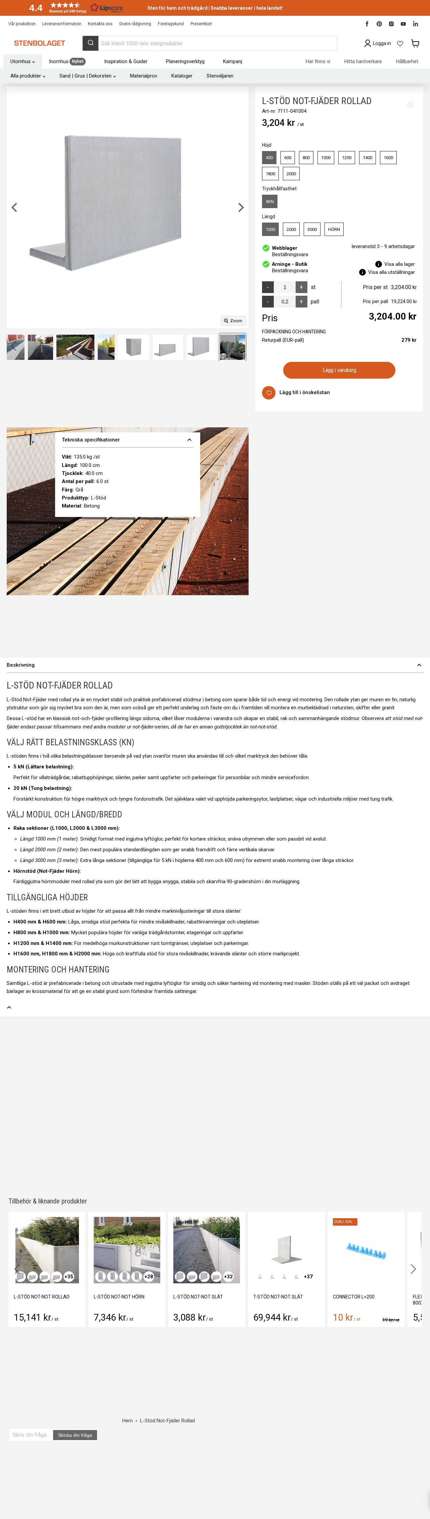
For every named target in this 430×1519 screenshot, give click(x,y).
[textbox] (31, 1435)
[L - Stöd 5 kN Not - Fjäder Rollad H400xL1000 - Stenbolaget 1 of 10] (232, 347)
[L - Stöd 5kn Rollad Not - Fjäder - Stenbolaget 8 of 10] (133, 347)
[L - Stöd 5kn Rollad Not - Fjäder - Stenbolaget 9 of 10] (168, 347)
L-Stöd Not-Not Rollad (42, 1296)
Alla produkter (25, 76)
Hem (127, 1420)
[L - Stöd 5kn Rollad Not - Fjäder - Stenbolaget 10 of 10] (201, 347)
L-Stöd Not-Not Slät (198, 1296)
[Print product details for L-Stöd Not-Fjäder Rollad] (410, 104)
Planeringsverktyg (185, 61)
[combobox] (209, 43)
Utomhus (20, 61)
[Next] (240, 207)
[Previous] (15, 207)
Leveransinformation (61, 24)
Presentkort (201, 24)
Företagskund (171, 24)
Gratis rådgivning (135, 24)
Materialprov (143, 76)
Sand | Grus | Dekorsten (85, 76)
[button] (74, 7)
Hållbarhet (407, 61)
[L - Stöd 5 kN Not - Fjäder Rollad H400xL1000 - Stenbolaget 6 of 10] (75, 347)
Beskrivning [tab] (215, 665)
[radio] (269, 157)
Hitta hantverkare (363, 61)
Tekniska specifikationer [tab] (128, 440)
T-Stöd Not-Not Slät (278, 1296)
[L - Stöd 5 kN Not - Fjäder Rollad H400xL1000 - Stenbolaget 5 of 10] (40, 347)
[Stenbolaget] (39, 43)
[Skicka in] (90, 43)
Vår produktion (22, 24)
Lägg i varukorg (339, 370)
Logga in (382, 43)
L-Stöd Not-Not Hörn (119, 1296)
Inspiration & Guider (125, 61)
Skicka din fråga (75, 1435)
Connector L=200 (354, 1296)
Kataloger (181, 76)
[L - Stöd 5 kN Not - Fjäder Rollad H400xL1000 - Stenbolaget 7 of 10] (106, 347)
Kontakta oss (100, 24)
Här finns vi (318, 61)
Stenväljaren (220, 76)
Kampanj (232, 61)
